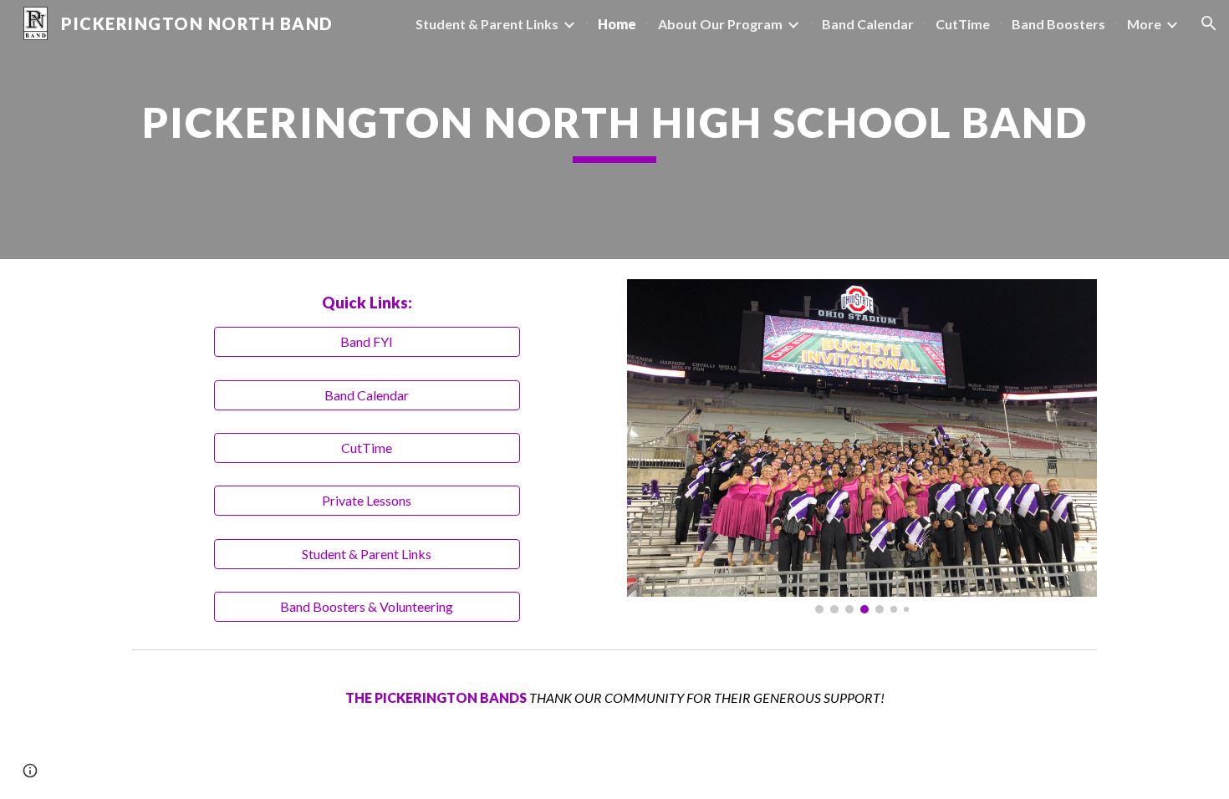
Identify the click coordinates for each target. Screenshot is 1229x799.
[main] (614, 129)
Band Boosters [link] (1058, 24)
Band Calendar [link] (868, 24)
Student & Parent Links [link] (487, 24)
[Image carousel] (862, 446)
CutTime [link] (963, 24)
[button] (1209, 23)
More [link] (1144, 24)
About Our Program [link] (720, 24)
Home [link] (617, 24)
